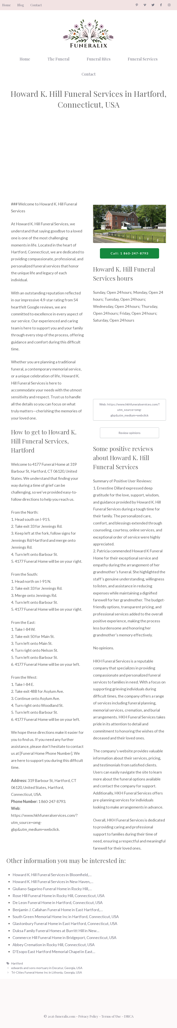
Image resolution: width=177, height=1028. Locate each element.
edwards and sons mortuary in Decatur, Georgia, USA (46, 968)
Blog (20, 5)
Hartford (17, 963)
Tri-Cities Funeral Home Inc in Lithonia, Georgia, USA (46, 972)
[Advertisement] (47, 161)
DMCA (128, 1016)
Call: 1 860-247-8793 (130, 253)
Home (6, 5)
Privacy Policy (88, 1016)
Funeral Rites (99, 59)
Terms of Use (111, 1016)
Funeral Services (143, 59)
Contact (36, 5)
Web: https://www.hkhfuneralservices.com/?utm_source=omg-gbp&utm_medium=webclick (129, 409)
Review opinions (130, 433)
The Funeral (58, 59)
